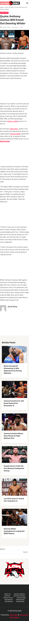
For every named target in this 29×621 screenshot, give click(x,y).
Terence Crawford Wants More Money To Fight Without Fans (13, 436)
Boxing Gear (20, 599)
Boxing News (4, 13)
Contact (7, 596)
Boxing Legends (19, 594)
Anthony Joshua (12, 121)
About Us (7, 594)
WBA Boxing (20, 601)
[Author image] (1, 27)
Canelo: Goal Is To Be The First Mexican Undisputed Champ (14, 468)
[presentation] (14, 354)
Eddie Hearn (14, 129)
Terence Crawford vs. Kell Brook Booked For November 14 (14, 403)
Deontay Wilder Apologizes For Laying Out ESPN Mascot (14, 531)
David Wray (7, 27)
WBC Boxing (9, 601)
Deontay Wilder (15, 134)
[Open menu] (27, 3)
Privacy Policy (8, 598)
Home (2, 7)
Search (2, 549)
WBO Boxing (8, 599)
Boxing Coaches (19, 596)
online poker (13, 615)
